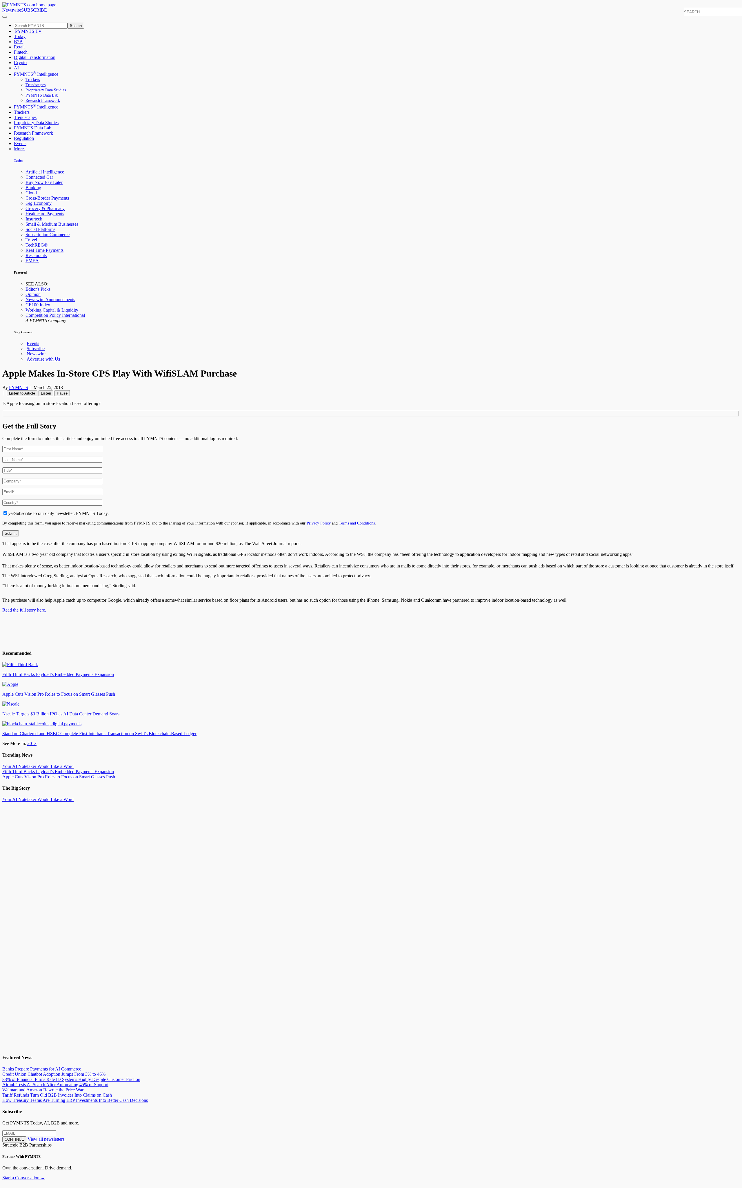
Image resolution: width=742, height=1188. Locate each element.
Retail (19, 46)
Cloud (31, 192)
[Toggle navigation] (4, 17)
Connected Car (39, 177)
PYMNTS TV (28, 31)
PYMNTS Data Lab (42, 95)
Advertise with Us (43, 359)
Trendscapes (36, 85)
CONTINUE (14, 1139)
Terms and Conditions (357, 523)
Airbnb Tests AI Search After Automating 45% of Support (55, 1084)
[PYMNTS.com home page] (29, 4)
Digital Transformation (34, 57)
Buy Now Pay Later (44, 182)
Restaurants (36, 255)
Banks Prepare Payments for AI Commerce (41, 1068)
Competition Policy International (55, 315)
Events (20, 143)
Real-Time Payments (44, 250)
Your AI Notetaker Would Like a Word (38, 766)
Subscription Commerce (48, 234)
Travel (31, 239)
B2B (18, 41)
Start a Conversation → (23, 1177)
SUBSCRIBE (34, 10)
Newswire (11, 10)
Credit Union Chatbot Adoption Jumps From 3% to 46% (54, 1074)
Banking (33, 187)
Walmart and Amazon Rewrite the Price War (42, 1089)
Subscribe (36, 348)
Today (20, 36)
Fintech (21, 52)
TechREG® (37, 245)
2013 (32, 743)
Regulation (24, 138)
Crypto (20, 62)
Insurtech (34, 218)
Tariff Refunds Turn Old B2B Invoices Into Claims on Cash (57, 1095)
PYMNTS (18, 387)
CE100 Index (38, 304)
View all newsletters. (47, 1139)
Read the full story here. (24, 609)
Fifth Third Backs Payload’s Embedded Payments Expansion (58, 771)
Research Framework (43, 100)
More (19, 148)
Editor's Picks (38, 289)
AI (16, 67)
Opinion (33, 294)
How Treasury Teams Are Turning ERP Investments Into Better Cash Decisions (75, 1100)
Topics (18, 160)
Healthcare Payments (45, 213)
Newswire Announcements (50, 299)
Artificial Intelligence (45, 171)
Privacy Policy (319, 523)
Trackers (33, 79)
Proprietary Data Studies (46, 90)
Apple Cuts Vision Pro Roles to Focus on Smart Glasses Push (58, 776)
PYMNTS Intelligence (36, 74)
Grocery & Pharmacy (45, 208)
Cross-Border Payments (47, 198)
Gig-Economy (39, 203)
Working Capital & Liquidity (52, 310)
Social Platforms (40, 229)
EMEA (32, 260)
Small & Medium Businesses (52, 224)
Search (76, 25)
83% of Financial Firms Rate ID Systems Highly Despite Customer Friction (71, 1079)
